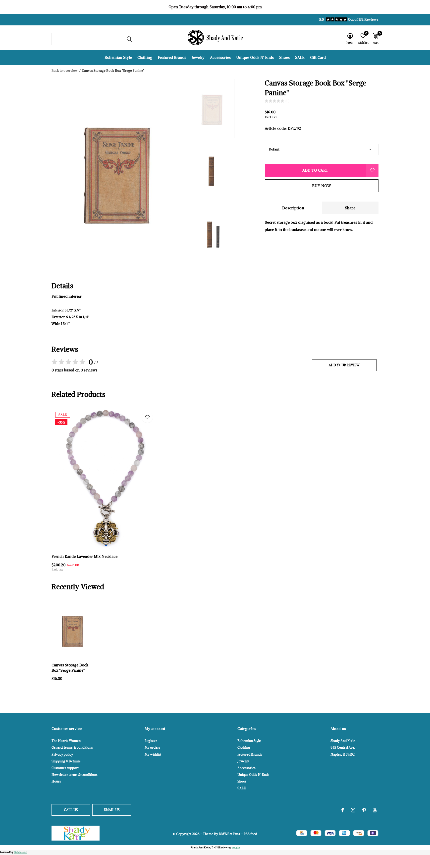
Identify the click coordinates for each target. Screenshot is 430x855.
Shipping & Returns (66, 761)
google (236, 847)
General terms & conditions (72, 747)
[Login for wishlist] (372, 170)
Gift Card (318, 57)
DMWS (224, 834)
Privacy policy (62, 754)
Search (129, 39)
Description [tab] (293, 207)
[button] (227, 108)
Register (151, 741)
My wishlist (153, 754)
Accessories (220, 57)
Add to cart (315, 170)
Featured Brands (172, 57)
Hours (56, 781)
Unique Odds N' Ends (255, 57)
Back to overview (65, 71)
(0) (287, 101)
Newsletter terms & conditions (75, 775)
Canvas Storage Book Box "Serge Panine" (70, 668)
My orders (152, 747)
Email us (112, 810)
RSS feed (250, 834)
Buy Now (321, 185)
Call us (71, 810)
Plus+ (236, 834)
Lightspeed (20, 852)
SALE (300, 57)
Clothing (144, 57)
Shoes (284, 57)
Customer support (65, 768)
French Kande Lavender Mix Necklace (84, 556)
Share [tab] (350, 207)
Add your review (344, 365)
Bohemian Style (118, 57)
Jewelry (198, 57)
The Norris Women (66, 741)
